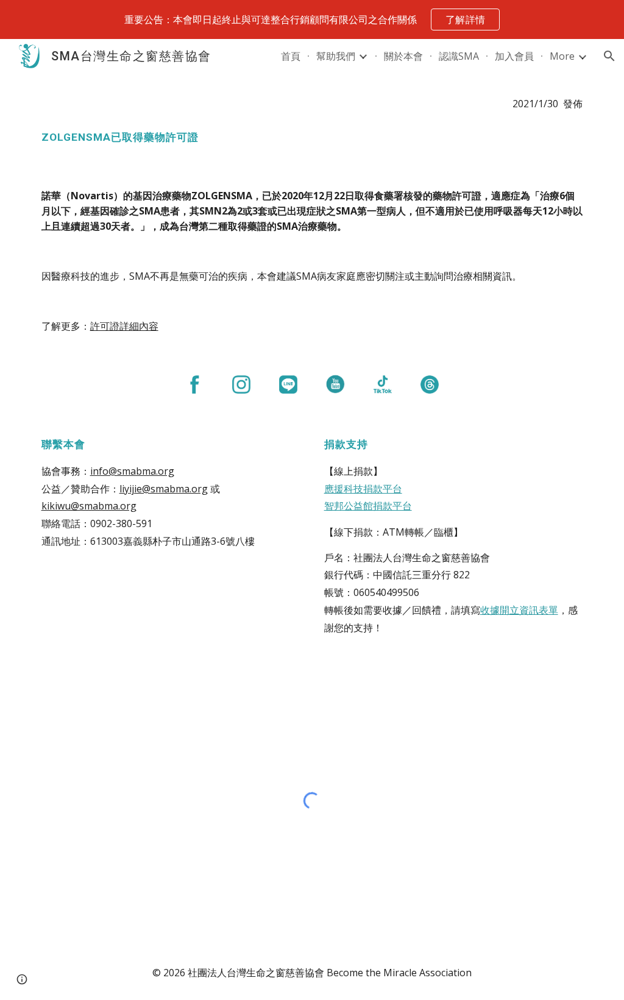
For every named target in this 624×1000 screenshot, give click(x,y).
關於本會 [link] (403, 56)
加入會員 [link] (514, 56)
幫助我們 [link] (335, 56)
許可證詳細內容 (124, 326)
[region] (312, 19)
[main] (312, 104)
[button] (609, 56)
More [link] (562, 56)
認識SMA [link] (459, 56)
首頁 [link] (290, 56)
